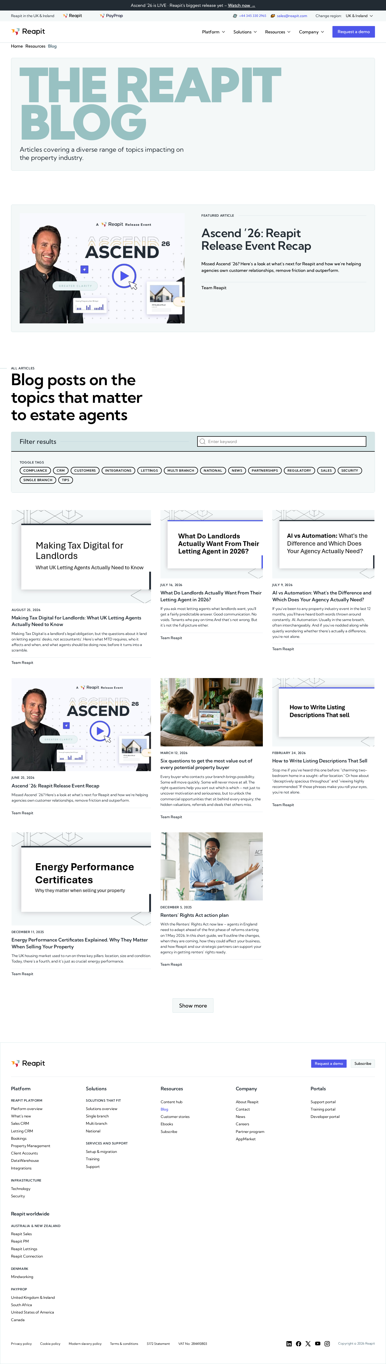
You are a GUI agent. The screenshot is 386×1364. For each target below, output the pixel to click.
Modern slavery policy (85, 1344)
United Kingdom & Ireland (33, 1297)
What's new (21, 1116)
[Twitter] (308, 1343)
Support (93, 1166)
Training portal (323, 1109)
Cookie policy (50, 1344)
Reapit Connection (27, 1256)
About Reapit (247, 1102)
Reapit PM (20, 1241)
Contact (243, 1109)
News (240, 1116)
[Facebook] (298, 1343)
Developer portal (325, 1116)
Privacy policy (21, 1344)
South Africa (21, 1304)
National (93, 1131)
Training (93, 1159)
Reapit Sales (21, 1233)
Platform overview (27, 1108)
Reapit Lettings (24, 1248)
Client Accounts (24, 1153)
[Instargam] (327, 1343)
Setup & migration (101, 1151)
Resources (35, 46)
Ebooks (167, 1124)
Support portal (323, 1102)
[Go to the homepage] (28, 31)
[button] (359, 15)
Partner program (250, 1131)
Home (17, 46)
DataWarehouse (25, 1160)
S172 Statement (158, 1344)
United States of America (32, 1312)
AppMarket (246, 1139)
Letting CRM (22, 1131)
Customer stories (175, 1116)
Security (18, 1196)
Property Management (30, 1145)
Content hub (171, 1102)
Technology (20, 1188)
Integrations (21, 1168)
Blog (164, 1109)
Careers (242, 1124)
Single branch (97, 1116)
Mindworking (22, 1276)
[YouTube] (317, 1343)
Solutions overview (101, 1108)
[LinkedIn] (289, 1343)
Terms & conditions (124, 1344)
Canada (18, 1319)
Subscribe (169, 1131)
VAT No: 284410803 (192, 1344)
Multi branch (96, 1123)
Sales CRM (20, 1123)
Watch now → (241, 5)
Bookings (19, 1138)
